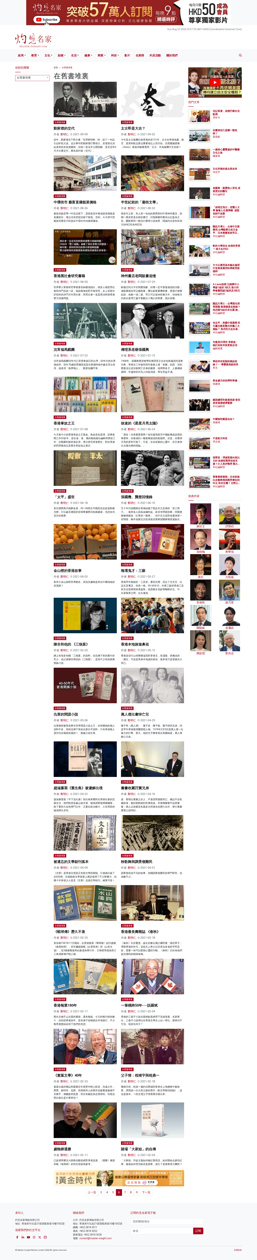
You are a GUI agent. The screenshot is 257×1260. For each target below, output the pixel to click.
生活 (74, 55)
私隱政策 (238, 1250)
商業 (100, 55)
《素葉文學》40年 (68, 1075)
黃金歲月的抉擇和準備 (225, 380)
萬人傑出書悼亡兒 (135, 714)
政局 (21, 55)
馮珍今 (216, 117)
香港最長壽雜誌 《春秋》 (140, 932)
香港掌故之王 (64, 423)
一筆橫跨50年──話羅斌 (139, 1005)
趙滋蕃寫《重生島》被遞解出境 (78, 788)
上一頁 (92, 1192)
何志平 (216, 172)
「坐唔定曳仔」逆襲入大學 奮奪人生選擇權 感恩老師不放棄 (226, 210)
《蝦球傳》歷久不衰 (69, 932)
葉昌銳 (216, 136)
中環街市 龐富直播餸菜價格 (75, 202)
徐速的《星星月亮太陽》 (140, 423)
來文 (215, 367)
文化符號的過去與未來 (225, 168)
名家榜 (140, 55)
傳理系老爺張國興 (135, 349)
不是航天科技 (220, 438)
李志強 (216, 441)
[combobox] (32, 78)
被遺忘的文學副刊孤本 (71, 862)
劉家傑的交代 (64, 128)
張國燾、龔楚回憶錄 (136, 497)
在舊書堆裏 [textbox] (24, 77)
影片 (127, 55)
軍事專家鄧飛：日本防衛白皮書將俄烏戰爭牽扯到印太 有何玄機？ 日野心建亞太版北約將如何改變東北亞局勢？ (226, 483)
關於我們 (172, 55)
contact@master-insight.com (95, 1238)
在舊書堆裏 (67, 67)
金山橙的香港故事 (68, 570)
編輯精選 (218, 348)
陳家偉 (216, 156)
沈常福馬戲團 (64, 349)
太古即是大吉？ (133, 128)
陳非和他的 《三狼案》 (72, 644)
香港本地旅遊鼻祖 (135, 644)
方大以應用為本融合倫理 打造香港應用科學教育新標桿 (226, 268)
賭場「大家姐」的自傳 (138, 1149)
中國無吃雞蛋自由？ (224, 419)
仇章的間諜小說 (66, 714)
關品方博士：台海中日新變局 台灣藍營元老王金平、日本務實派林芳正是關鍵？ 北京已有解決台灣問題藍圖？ (226, 233)
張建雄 (216, 383)
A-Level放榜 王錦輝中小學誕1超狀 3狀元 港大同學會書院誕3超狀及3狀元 (226, 287)
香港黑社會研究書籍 (69, 276)
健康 (87, 55)
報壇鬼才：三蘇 (133, 570)
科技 (114, 55)
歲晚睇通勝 (62, 1149)
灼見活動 (155, 55)
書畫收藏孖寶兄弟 (135, 788)
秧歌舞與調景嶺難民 (136, 862)
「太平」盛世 (64, 497)
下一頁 (146, 1192)
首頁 (56, 67)
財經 (60, 55)
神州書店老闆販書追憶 (138, 276)
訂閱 (198, 1231)
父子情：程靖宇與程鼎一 (140, 1075)
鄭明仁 (64, 134)
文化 (47, 55)
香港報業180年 (65, 1005)
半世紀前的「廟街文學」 (140, 202)
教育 (34, 55)
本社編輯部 (219, 194)
